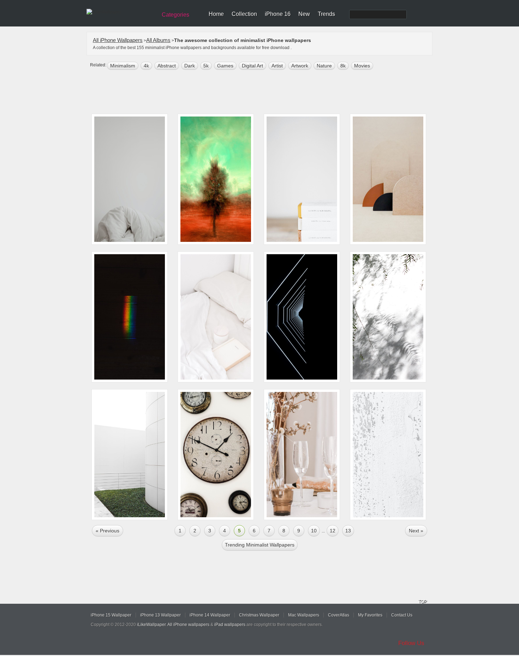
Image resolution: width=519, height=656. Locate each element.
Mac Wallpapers (303, 615)
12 (332, 530)
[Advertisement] (264, 92)
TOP (422, 601)
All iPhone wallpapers (188, 624)
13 (348, 530)
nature (324, 65)
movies (362, 65)
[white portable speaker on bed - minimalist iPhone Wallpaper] (215, 317)
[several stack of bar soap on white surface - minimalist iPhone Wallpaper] (302, 179)
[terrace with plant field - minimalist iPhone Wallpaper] (129, 454)
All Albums (158, 40)
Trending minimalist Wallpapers (259, 545)
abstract (166, 65)
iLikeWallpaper (151, 624)
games (225, 65)
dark (189, 65)
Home (216, 14)
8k (343, 65)
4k (146, 65)
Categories (175, 15)
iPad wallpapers (229, 624)
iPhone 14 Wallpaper (210, 615)
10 (314, 530)
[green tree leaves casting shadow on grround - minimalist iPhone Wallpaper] (388, 317)
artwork (299, 65)
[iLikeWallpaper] (120, 12)
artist (277, 65)
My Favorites (370, 615)
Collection (244, 14)
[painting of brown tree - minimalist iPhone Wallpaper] (215, 179)
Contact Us (401, 615)
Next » (416, 530)
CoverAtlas (338, 615)
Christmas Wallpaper (259, 615)
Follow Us (411, 643)
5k (206, 65)
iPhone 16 (278, 14)
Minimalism (122, 65)
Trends (326, 14)
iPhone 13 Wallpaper (160, 615)
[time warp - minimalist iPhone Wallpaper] (215, 454)
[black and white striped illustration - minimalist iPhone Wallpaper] (302, 317)
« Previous (107, 530)
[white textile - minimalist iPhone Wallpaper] (129, 179)
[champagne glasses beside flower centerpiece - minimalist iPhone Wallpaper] (302, 454)
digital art (252, 65)
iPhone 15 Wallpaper (111, 615)
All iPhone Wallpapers (118, 40)
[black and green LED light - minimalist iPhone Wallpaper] (129, 317)
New (304, 14)
